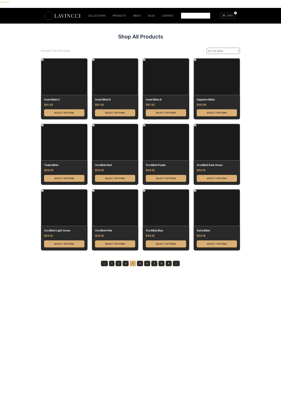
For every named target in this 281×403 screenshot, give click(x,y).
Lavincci (4, 1)
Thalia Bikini (51, 165)
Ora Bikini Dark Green (210, 165)
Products (119, 15)
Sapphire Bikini (206, 99)
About (137, 15)
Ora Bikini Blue (154, 230)
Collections (97, 15)
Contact (168, 15)
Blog (151, 15)
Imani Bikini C (52, 99)
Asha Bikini (203, 230)
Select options (64, 112)
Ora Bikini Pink (103, 230)
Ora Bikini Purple (156, 165)
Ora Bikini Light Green (57, 230)
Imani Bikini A (154, 99)
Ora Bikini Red (103, 165)
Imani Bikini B (103, 99)
